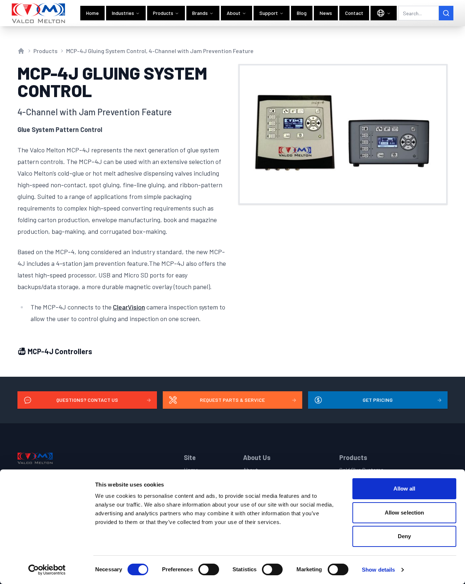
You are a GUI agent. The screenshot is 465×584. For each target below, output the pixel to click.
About (233, 13)
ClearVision (129, 307)
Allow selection (404, 512)
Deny (404, 536)
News (326, 13)
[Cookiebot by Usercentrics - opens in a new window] (47, 569)
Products (163, 13)
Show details (378, 570)
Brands (200, 13)
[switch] (208, 569)
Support (268, 13)
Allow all (404, 488)
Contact (354, 13)
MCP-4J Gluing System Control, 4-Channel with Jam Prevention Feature (160, 50)
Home (92, 13)
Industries (123, 13)
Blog (302, 13)
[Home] (39, 13)
